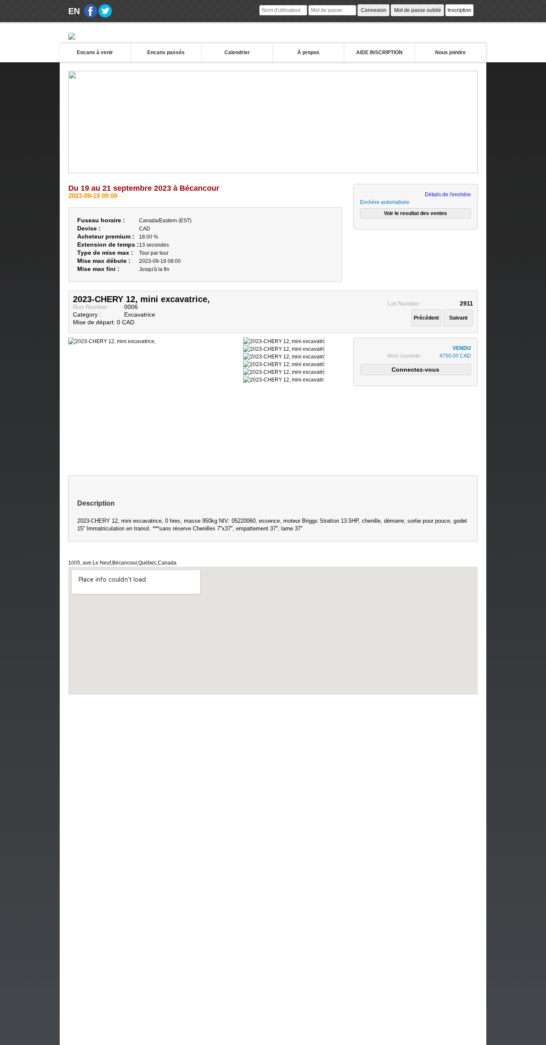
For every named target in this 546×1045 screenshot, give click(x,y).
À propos (308, 52)
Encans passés (166, 52)
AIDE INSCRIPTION (379, 52)
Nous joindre (450, 52)
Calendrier (237, 52)
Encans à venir (95, 52)
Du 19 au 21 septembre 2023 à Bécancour (143, 188)
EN (74, 11)
